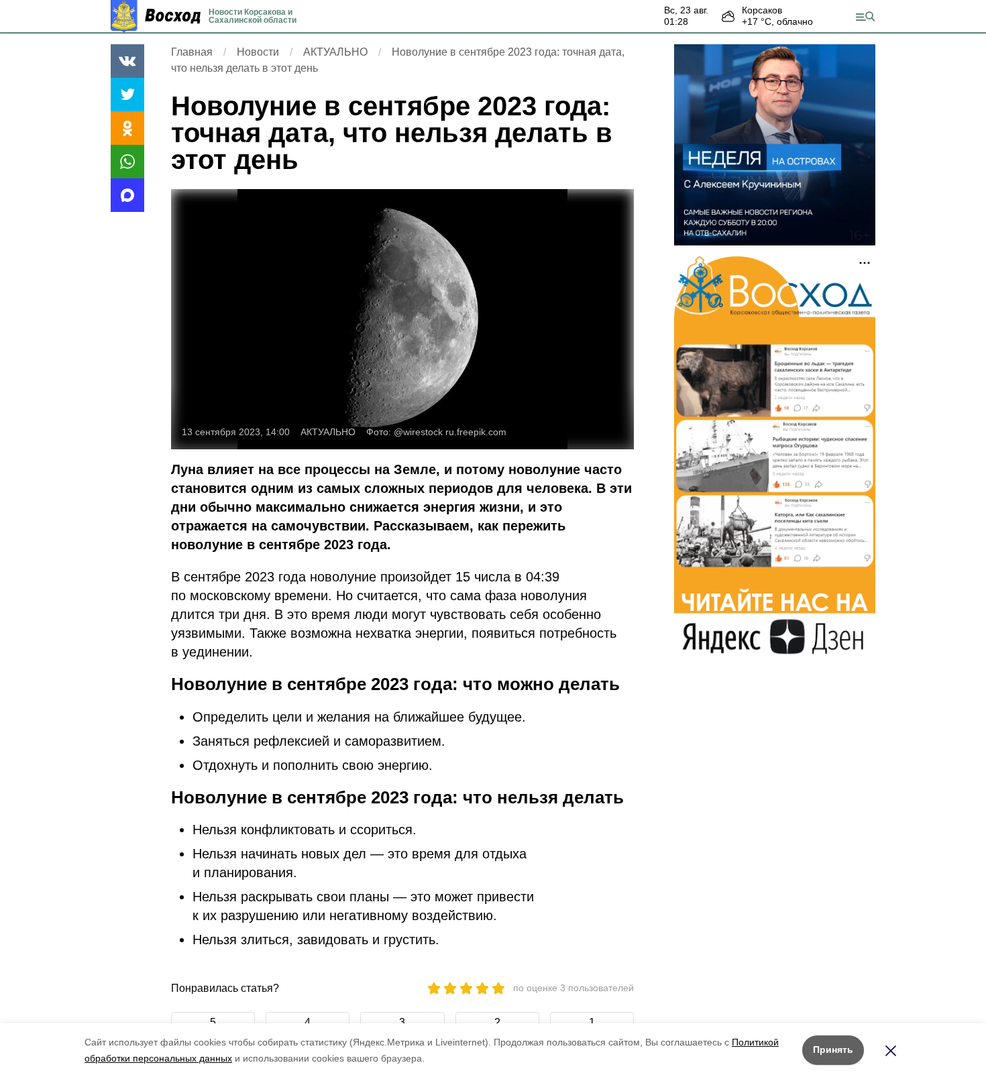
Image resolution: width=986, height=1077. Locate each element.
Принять (833, 1049)
